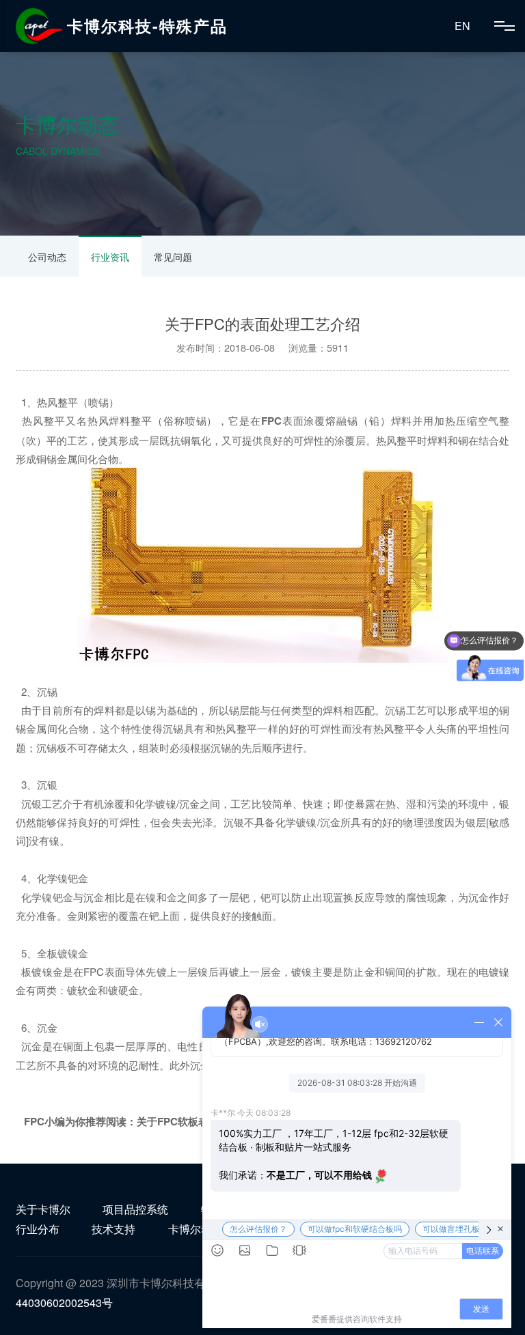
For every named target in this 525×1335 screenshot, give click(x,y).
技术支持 (113, 1229)
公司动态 (47, 257)
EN (462, 25)
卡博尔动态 (195, 1229)
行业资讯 (110, 257)
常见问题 (173, 257)
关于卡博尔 (43, 1209)
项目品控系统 (135, 1209)
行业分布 (37, 1229)
